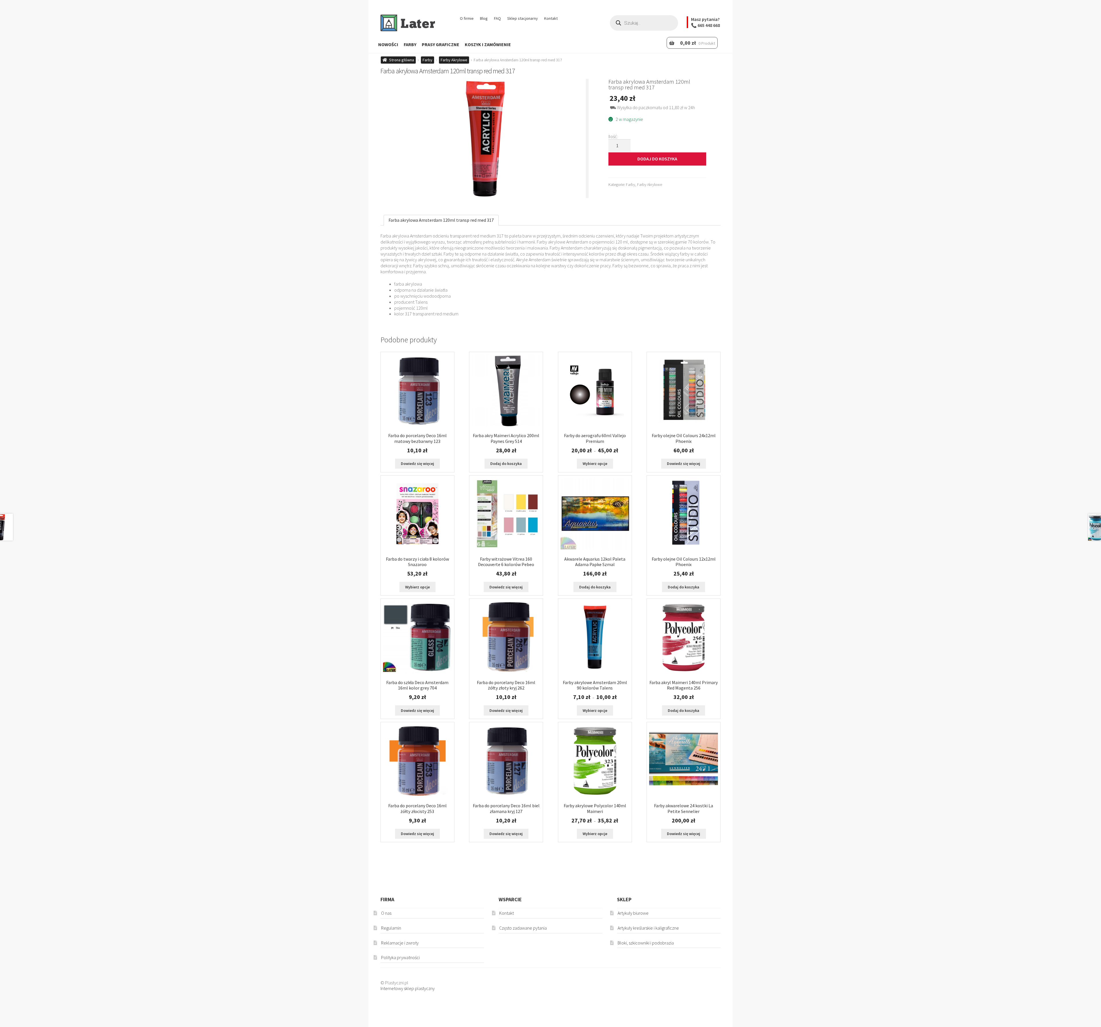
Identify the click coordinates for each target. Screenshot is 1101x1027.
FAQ (497, 18)
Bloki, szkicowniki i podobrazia (646, 943)
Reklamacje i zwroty (400, 943)
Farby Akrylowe (454, 59)
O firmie (467, 18)
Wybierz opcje (595, 463)
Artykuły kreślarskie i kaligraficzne (648, 928)
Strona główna (401, 59)
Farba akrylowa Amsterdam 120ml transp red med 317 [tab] (441, 220)
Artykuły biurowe (633, 913)
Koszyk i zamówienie (488, 44)
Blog (484, 18)
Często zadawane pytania (523, 928)
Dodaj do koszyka (657, 159)
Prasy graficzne (440, 44)
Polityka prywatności (400, 957)
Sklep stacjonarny (522, 18)
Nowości (388, 44)
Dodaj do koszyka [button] (506, 463)
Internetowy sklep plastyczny (407, 988)
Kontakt (551, 18)
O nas (386, 913)
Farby (410, 44)
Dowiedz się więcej (417, 463)
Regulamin (391, 928)
